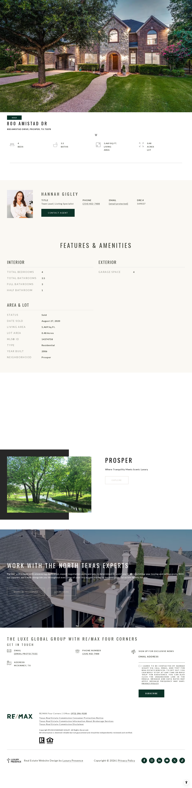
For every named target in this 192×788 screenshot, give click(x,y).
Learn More (62, 592)
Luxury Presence (72, 760)
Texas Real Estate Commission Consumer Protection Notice (71, 718)
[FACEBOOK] (144, 760)
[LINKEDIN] (159, 760)
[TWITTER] (174, 760)
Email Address (149, 656)
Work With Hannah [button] (26, 592)
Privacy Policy (150, 683)
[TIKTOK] (182, 760)
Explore (117, 480)
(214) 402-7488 (91, 203)
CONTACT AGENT (58, 213)
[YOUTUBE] (167, 760)
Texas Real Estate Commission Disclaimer (61, 724)
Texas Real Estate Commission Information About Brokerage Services (76, 721)
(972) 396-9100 (79, 713)
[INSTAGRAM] (152, 760)
